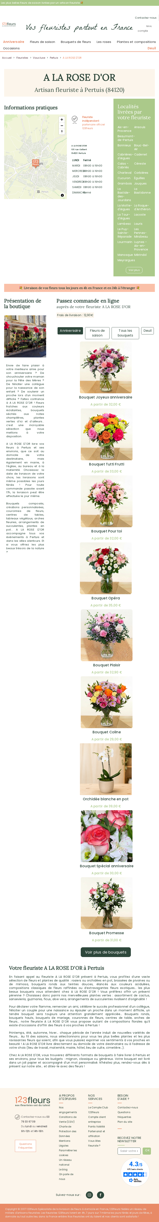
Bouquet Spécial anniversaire (107, 866)
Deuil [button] (152, 48)
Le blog (63, 1169)
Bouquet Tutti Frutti (106, 464)
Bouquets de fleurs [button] (76, 42)
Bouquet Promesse (106, 932)
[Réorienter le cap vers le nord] (62, 132)
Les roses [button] (104, 42)
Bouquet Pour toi (106, 531)
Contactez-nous (128, 1107)
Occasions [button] (11, 48)
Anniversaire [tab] (70, 330)
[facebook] (100, 1195)
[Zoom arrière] (62, 126)
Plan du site (125, 1122)
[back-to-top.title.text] (154, 1181)
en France (95, 288)
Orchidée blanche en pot (106, 799)
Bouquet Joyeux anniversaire (105, 397)
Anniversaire (13, 42)
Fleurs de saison (42, 42)
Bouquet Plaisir (106, 665)
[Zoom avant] (62, 120)
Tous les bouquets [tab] (125, 333)
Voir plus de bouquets (105, 952)
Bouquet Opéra (106, 598)
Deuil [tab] (147, 330)
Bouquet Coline (107, 732)
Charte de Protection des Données (68, 1131)
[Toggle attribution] (62, 195)
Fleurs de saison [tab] (97, 333)
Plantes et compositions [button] (136, 42)
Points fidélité (96, 1126)
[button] (146, 28)
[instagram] (89, 1195)
